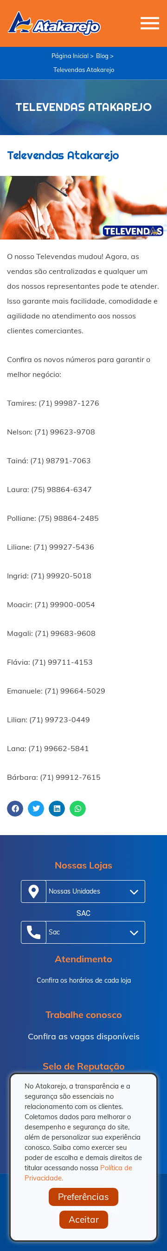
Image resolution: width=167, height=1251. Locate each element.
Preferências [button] (83, 1196)
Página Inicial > (72, 55)
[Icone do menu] (150, 23)
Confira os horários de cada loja (84, 981)
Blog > (105, 55)
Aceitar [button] (84, 1219)
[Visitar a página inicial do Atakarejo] (54, 23)
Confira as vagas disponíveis (84, 1036)
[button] (15, 809)
